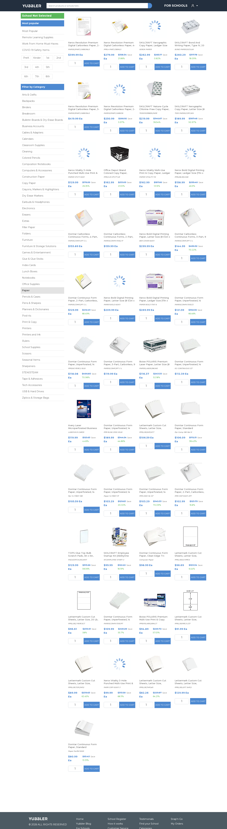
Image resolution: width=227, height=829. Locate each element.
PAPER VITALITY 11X (147, 177)
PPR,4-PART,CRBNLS (112, 49)
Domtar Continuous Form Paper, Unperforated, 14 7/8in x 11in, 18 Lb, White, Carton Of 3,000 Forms (118, 493)
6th (26, 76)
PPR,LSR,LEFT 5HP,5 (183, 687)
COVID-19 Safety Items (35, 50)
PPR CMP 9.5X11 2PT (183, 496)
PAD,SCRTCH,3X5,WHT (77, 560)
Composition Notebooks (36, 164)
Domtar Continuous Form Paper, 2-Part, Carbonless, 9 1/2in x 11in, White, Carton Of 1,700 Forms (189, 493)
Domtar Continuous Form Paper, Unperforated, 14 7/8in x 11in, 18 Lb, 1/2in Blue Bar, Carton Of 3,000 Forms (83, 493)
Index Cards (29, 265)
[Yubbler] (31, 5)
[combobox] (97, 5)
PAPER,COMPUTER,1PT (113, 623)
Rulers (25, 340)
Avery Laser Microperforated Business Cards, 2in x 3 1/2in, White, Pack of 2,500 (82, 429)
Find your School (149, 823)
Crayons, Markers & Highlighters (40, 189)
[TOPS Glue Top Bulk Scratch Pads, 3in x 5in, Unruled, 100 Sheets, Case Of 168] (84, 537)
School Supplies (31, 347)
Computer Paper (146, 560)
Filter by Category (33, 86)
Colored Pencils (31, 157)
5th (48, 67)
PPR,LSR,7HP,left (146, 687)
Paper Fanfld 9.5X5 (76, 751)
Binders (26, 107)
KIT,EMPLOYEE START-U (114, 560)
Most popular (30, 23)
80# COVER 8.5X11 (146, 241)
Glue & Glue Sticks (32, 258)
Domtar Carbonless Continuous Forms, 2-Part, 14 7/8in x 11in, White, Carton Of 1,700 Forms (119, 238)
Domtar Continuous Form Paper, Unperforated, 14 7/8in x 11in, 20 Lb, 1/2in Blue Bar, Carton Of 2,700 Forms (83, 365)
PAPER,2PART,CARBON (113, 113)
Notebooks (28, 277)
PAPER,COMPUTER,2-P (113, 241)
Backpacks (28, 101)
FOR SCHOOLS (175, 5)
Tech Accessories (32, 385)
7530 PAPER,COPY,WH (184, 113)
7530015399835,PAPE (148, 113)
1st (47, 57)
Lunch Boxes (29, 271)
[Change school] (57, 16)
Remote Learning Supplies (37, 37)
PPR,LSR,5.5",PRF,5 (182, 560)
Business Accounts (33, 126)
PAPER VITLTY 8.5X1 (76, 177)
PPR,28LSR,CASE (181, 177)
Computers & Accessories (37, 170)
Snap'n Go (177, 819)
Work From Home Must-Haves (40, 43)
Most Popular (30, 31)
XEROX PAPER (145, 49)
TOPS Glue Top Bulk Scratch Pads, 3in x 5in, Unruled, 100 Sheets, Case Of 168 (82, 557)
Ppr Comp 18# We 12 (183, 432)
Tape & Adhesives (32, 378)
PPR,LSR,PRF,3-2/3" (183, 623)
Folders (26, 233)
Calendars (27, 138)
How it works (115, 823)
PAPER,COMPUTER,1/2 (184, 305)
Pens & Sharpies (31, 303)
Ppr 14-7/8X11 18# (75, 496)
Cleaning (27, 151)
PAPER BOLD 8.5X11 (112, 305)
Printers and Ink (31, 334)
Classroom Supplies (33, 145)
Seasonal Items (31, 359)
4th (37, 67)
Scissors (26, 353)
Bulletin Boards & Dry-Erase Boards (42, 119)
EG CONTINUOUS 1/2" (184, 368)
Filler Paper (28, 227)
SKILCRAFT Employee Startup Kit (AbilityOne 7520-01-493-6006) (116, 556)
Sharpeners (28, 366)
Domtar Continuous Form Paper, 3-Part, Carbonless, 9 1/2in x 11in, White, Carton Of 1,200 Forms (119, 365)
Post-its (26, 315)
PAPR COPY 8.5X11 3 (112, 687)
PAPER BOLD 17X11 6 (148, 305)
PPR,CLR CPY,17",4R (112, 177)
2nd (59, 57)
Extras (25, 220)
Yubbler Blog (83, 823)
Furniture (27, 239)
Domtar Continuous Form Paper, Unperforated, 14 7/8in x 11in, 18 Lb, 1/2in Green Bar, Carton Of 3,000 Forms (190, 365)
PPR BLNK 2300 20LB (113, 432)
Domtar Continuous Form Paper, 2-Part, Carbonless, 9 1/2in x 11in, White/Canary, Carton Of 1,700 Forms (83, 302)
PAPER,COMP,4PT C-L (77, 241)
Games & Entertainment (36, 252)
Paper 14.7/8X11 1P (111, 496)
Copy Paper (29, 183)
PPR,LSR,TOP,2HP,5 (76, 687)
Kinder (37, 57)
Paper (26, 290)
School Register (117, 819)
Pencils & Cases (31, 296)
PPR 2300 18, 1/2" (146, 496)
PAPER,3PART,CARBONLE (79, 113)
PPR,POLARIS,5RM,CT (148, 623)
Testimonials (146, 819)
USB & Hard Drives (33, 391)
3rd (26, 67)
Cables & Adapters (32, 132)
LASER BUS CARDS (76, 432)
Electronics (28, 208)
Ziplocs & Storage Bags (35, 397)
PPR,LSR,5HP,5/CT (146, 432)
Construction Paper (33, 176)
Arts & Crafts (29, 94)
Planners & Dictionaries (35, 309)
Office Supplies (31, 284)
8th (48, 76)
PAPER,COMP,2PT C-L (77, 305)
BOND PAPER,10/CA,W (184, 49)
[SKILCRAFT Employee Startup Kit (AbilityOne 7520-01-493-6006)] (119, 537)
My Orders (177, 823)
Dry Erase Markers (32, 195)
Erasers (26, 214)
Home (80, 819)
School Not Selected (37, 15)
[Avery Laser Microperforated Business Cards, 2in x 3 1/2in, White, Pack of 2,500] (84, 409)
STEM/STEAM (30, 372)
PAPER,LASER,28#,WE (148, 368)
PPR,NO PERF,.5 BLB (76, 368)
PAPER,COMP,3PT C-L (184, 241)
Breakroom (28, 113)
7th (37, 76)
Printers (26, 328)
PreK (26, 57)
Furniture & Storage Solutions (39, 246)
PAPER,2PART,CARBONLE (79, 49)
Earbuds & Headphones (36, 202)
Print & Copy (29, 321)
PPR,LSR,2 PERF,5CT (76, 623)
